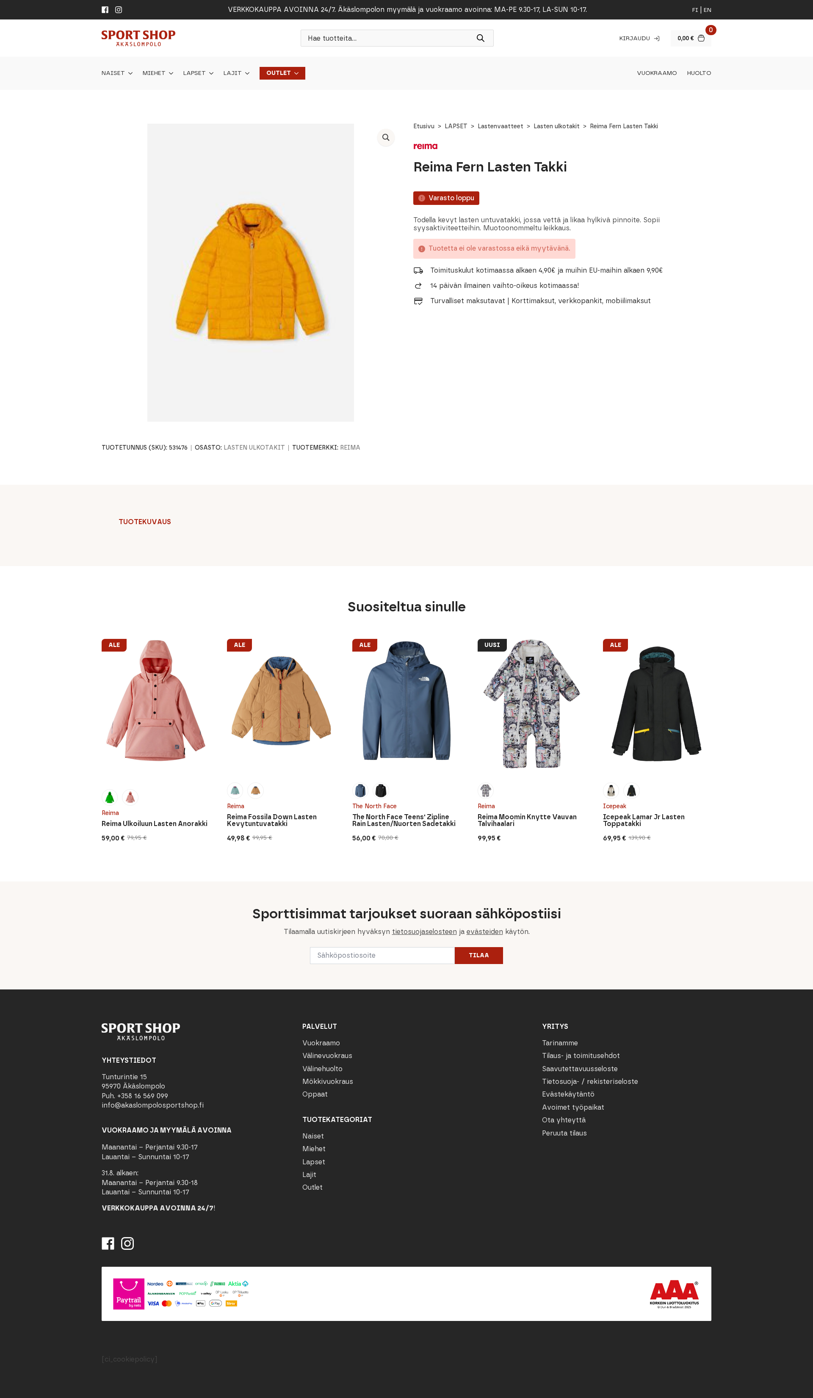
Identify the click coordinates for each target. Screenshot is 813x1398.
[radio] (110, 797)
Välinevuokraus (327, 1056)
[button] (386, 137)
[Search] (480, 38)
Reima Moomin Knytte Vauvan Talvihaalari (527, 820)
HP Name (100, 888)
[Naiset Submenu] (129, 73)
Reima (350, 447)
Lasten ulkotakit (557, 126)
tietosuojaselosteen (424, 932)
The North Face (374, 806)
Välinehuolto (322, 1069)
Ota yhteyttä (564, 1120)
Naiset (113, 73)
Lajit (233, 73)
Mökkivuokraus (327, 1082)
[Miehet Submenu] (169, 73)
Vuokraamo (657, 73)
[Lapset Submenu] (209, 73)
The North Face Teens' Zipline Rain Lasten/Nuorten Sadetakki (404, 820)
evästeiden (485, 932)
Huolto (699, 73)
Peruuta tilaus (564, 1133)
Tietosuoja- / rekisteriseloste (590, 1082)
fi (695, 10)
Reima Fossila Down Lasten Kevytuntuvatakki (272, 820)
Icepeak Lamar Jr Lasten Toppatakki (644, 820)
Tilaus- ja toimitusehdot (581, 1056)
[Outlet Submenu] (295, 73)
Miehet (154, 73)
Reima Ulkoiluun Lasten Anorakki (154, 824)
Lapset (194, 73)
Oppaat (315, 1094)
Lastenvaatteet (500, 126)
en (707, 10)
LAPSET (456, 126)
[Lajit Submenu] (245, 73)
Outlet (278, 73)
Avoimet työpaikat (573, 1107)
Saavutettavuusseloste (580, 1069)
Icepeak (614, 806)
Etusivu (423, 126)
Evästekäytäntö (568, 1094)
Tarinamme (560, 1043)
